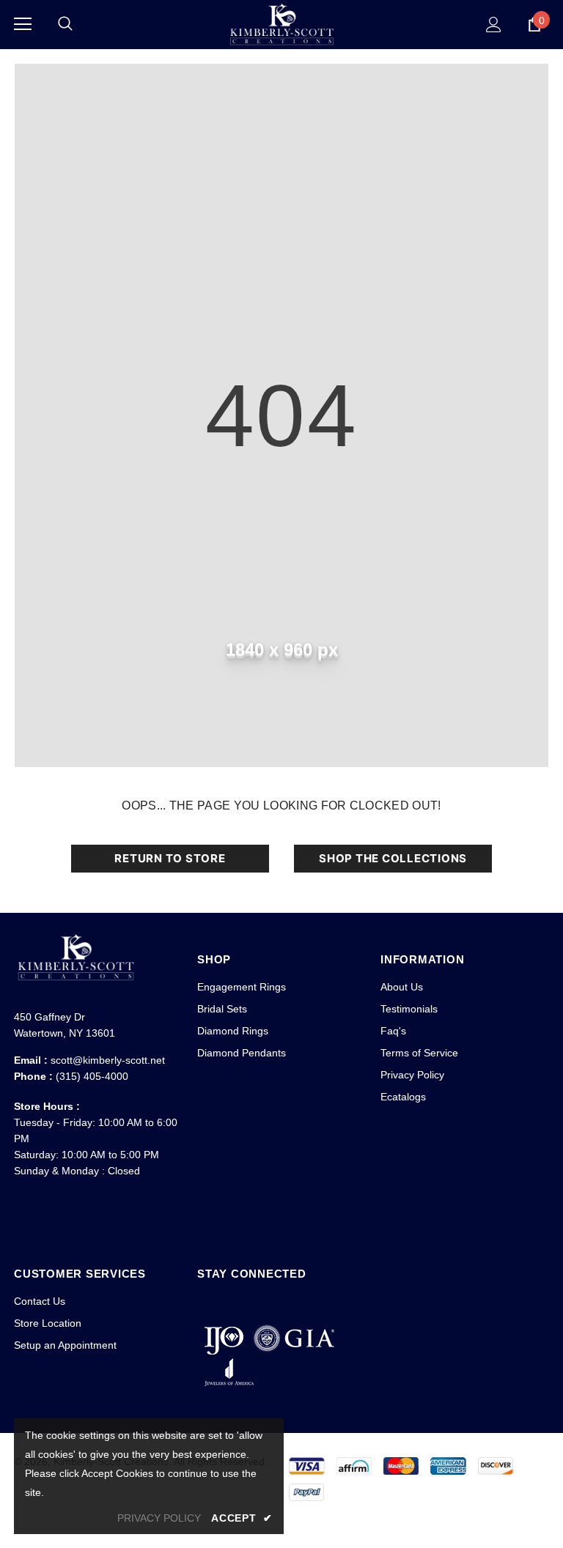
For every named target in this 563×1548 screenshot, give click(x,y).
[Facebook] (210, 1304)
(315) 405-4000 (92, 1076)
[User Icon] (493, 24)
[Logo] (281, 24)
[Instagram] (237, 1304)
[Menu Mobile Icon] (23, 24)
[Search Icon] (65, 24)
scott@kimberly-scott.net (108, 1060)
